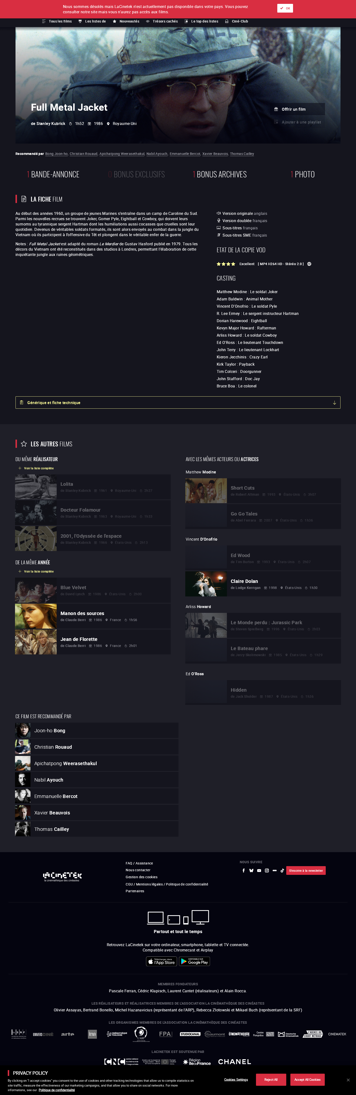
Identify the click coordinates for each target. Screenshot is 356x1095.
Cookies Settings (236, 1079)
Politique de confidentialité (57, 1090)
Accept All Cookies (307, 1079)
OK (288, 8)
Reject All (271, 1079)
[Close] (348, 1080)
